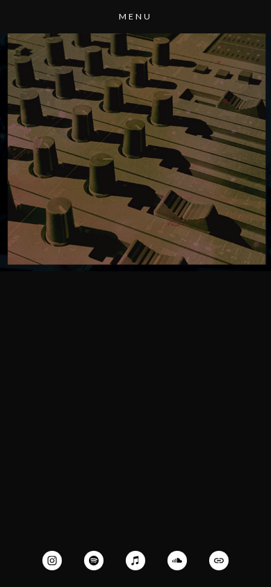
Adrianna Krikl (136, 95)
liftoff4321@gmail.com (135, 213)
